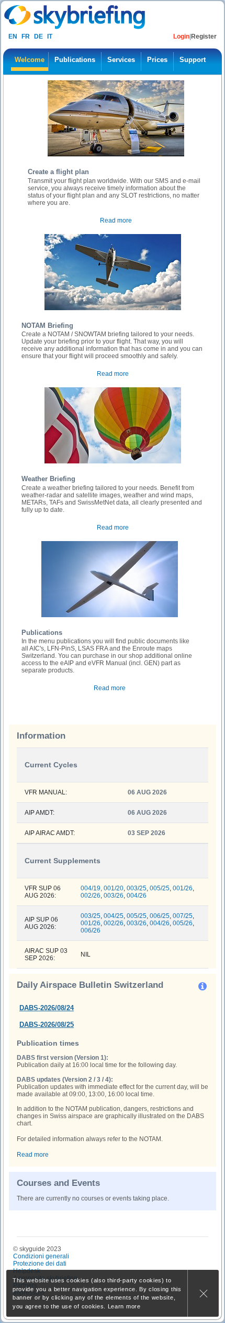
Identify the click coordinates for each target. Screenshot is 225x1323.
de (38, 36)
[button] (203, 985)
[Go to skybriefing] (75, 17)
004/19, (91, 888)
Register (204, 36)
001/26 (183, 888)
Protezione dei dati (39, 1263)
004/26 (137, 895)
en (12, 36)
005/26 (183, 923)
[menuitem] (29, 61)
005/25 (160, 888)
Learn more (124, 1306)
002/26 (90, 895)
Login (181, 36)
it (49, 36)
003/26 (113, 895)
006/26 (90, 930)
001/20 (113, 888)
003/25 (137, 888)
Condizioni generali (41, 1256)
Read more (116, 220)
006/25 (160, 916)
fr (25, 36)
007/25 (183, 916)
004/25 (113, 916)
